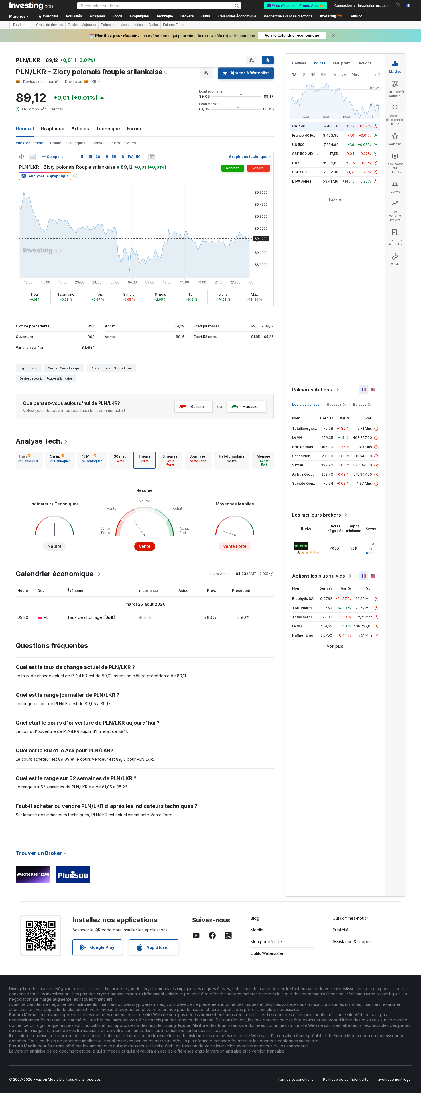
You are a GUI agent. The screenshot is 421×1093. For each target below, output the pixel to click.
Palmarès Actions (312, 390)
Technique (108, 129)
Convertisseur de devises (114, 143)
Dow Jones (301, 181)
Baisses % (362, 404)
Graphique (52, 129)
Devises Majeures (82, 25)
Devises (20, 25)
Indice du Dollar (145, 25)
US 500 (298, 144)
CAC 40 (298, 126)
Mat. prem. (342, 63)
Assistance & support (352, 941)
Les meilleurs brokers (316, 515)
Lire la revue (371, 548)
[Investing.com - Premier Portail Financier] (31, 6)
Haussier (251, 406)
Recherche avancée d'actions (288, 16)
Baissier (198, 406)
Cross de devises (49, 25)
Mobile (257, 929)
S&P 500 (299, 172)
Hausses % (336, 404)
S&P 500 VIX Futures (309, 154)
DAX (296, 163)
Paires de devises (115, 25)
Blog (255, 918)
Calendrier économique (237, 16)
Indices (319, 63)
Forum (134, 129)
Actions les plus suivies (318, 576)
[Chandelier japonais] (21, 157)
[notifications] (397, 5)
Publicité (341, 929)
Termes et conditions (296, 1079)
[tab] (28, 460)
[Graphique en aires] (32, 157)
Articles (80, 129)
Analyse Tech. (39, 441)
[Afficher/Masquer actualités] (151, 157)
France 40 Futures (307, 135)
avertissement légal (395, 1079)
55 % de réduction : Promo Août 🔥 (295, 6)
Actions (365, 63)
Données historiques (67, 143)
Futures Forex (173, 25)
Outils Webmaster (267, 953)
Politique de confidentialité (346, 1079)
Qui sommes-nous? (350, 918)
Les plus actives (306, 404)
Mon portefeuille (266, 941)
